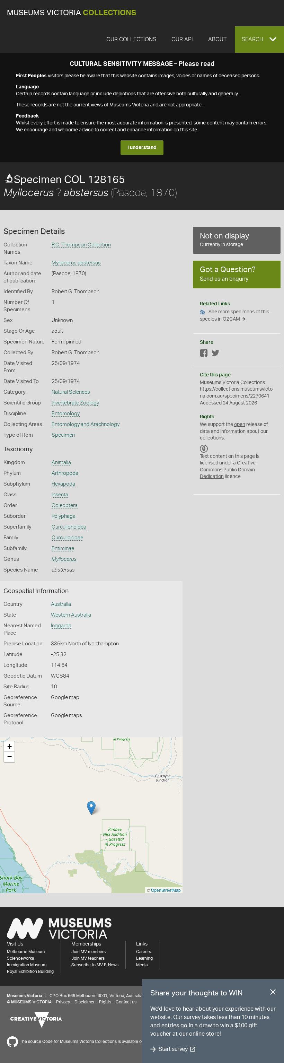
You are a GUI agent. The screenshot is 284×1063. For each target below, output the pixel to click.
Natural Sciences (71, 392)
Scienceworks (20, 958)
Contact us (126, 1002)
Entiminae (63, 548)
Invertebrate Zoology (75, 403)
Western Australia (71, 615)
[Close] (273, 993)
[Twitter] (215, 354)
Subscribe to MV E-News (94, 965)
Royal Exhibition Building (30, 971)
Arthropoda (65, 473)
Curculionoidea (69, 527)
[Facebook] (204, 354)
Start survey (173, 1049)
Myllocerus (64, 559)
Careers (143, 952)
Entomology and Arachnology (85, 424)
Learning (144, 958)
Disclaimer (84, 1002)
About (217, 39)
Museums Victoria (71, 13)
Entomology (66, 413)
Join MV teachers (88, 958)
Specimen (63, 435)
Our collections (131, 39)
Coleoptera (65, 505)
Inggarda (61, 625)
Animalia (61, 462)
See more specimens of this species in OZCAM (234, 316)
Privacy (63, 1002)
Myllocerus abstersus (76, 262)
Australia (61, 604)
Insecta (60, 494)
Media (142, 965)
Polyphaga (64, 516)
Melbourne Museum (26, 952)
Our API (182, 39)
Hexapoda (63, 484)
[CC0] (204, 448)
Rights (105, 1002)
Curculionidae (67, 537)
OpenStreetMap (166, 890)
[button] (259, 39)
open (239, 424)
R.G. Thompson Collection (81, 244)
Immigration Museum (26, 965)
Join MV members (88, 952)
